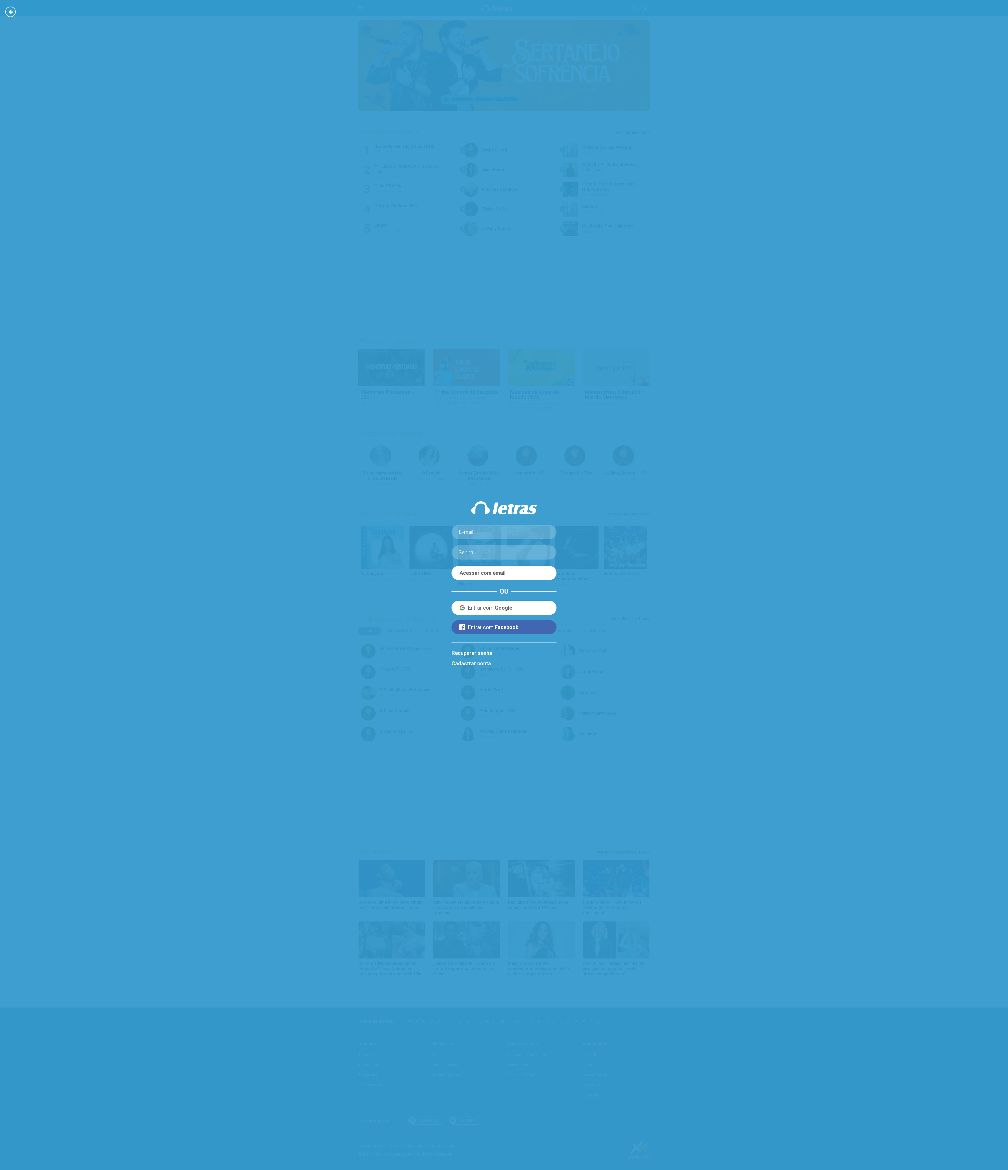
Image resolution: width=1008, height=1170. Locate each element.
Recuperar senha (472, 653)
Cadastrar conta (471, 663)
